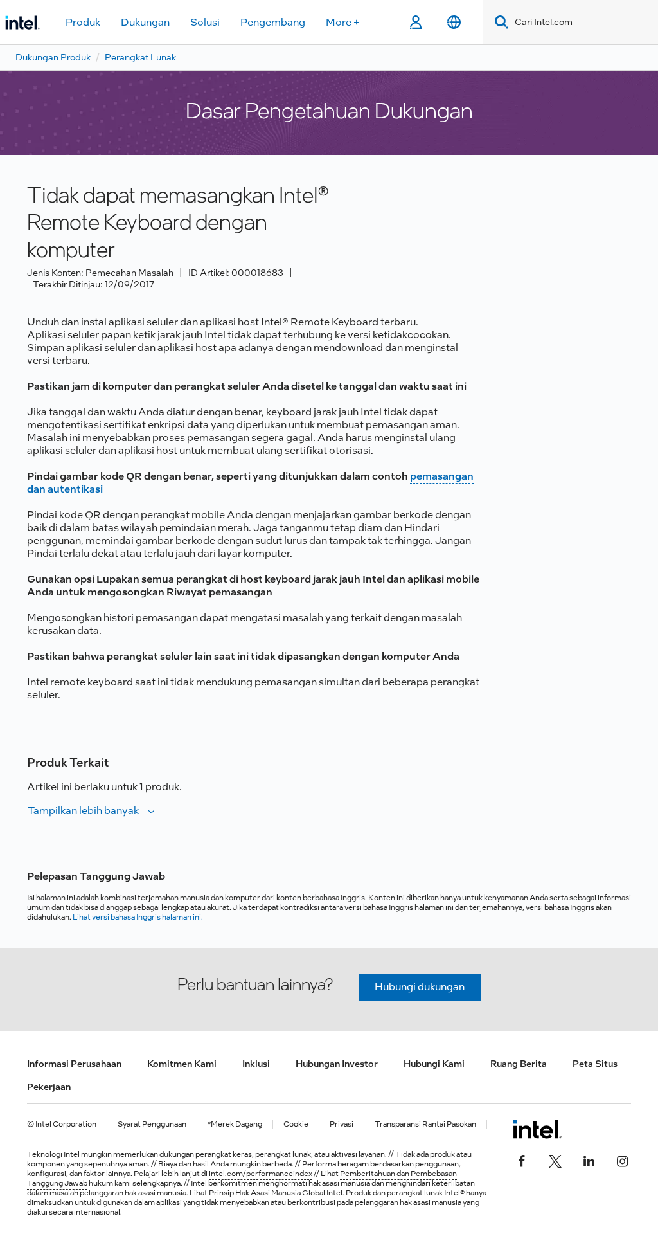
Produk (83, 22)
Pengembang (272, 22)
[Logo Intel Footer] (537, 1129)
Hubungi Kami (434, 1063)
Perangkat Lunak (140, 57)
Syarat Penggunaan (152, 1124)
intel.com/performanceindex (260, 1173)
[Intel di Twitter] (555, 1160)
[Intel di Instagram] (622, 1160)
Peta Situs (595, 1063)
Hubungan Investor (337, 1063)
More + (343, 22)
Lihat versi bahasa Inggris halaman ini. (138, 917)
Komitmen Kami (182, 1063)
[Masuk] (415, 22)
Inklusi (256, 1063)
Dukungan (145, 22)
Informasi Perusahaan (74, 1063)
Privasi (341, 1124)
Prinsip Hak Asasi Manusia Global (267, 1193)
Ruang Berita (518, 1063)
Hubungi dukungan (420, 986)
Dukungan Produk (53, 57)
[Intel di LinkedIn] (589, 1160)
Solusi (205, 22)
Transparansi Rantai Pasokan (425, 1124)
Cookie (295, 1124)
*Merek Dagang (235, 1124)
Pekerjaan (49, 1087)
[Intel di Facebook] (522, 1160)
